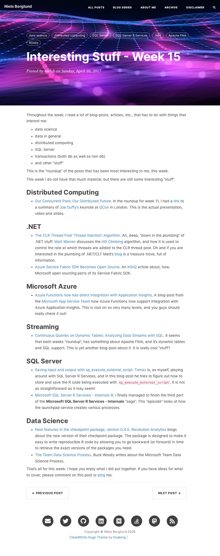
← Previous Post (47, 493)
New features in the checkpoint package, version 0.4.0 (82, 429)
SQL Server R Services (131, 35)
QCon (104, 207)
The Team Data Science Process (63, 455)
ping (101, 475)
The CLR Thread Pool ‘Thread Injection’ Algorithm (77, 235)
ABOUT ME (148, 7)
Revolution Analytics (148, 429)
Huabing (119, 537)
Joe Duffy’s (69, 207)
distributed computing (69, 35)
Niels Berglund (18, 6)
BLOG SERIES (122, 7)
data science (38, 35)
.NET (157, 35)
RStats (33, 42)
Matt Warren (65, 241)
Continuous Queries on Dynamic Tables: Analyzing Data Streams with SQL (99, 335)
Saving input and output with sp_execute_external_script (83, 370)
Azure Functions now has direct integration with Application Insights (93, 295)
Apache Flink (177, 35)
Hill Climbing (112, 241)
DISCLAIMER (195, 7)
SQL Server (100, 35)
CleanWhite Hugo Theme (89, 537)
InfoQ (132, 267)
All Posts (96, 7)
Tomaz (140, 370)
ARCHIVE (171, 7)
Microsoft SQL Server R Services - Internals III (74, 395)
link (176, 201)
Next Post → (169, 493)
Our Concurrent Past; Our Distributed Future (73, 201)
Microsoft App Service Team (66, 301)
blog (118, 254)
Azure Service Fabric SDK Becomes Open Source (77, 267)
